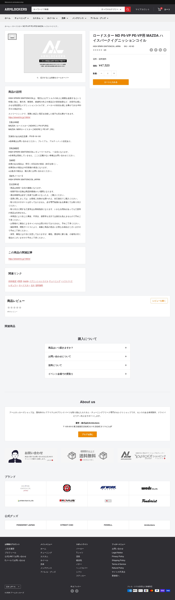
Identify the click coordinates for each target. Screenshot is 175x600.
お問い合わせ (117, 548)
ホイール (51, 18)
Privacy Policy (118, 556)
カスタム (36, 18)
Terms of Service (119, 564)
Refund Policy (118, 567)
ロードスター (24, 285)
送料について (55, 365)
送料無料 (39, 285)
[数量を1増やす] (114, 73)
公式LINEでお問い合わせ (15, 556)
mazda (26, 281)
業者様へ (116, 575)
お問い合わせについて (59, 356)
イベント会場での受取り (60, 373)
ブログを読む (87, 434)
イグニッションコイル (38, 281)
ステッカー (81, 575)
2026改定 (12, 281)
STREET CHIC (66, 525)
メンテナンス (78, 18)
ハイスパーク (67, 281)
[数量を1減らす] (101, 73)
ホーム (7, 18)
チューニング (20, 18)
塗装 (78, 556)
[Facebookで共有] (151, 50)
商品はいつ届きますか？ (60, 347)
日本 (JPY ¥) (10, 586)
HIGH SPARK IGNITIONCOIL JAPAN (106, 46)
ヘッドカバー (82, 567)
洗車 (63, 18)
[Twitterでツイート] (160, 50)
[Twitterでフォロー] (72, 591)
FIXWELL (108, 525)
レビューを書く (159, 300)
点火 (33, 285)
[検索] (128, 9)
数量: (95, 73)
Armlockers (149, 525)
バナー (79, 564)
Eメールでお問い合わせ (15, 560)
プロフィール (10, 552)
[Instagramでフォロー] (76, 591)
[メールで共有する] (165, 50)
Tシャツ (79, 552)
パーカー (80, 548)
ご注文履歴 (9, 548)
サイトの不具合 (118, 571)
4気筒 (19, 281)
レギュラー (13, 285)
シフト (79, 571)
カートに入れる (111, 82)
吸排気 (79, 560)
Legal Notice (117, 552)
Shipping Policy (118, 560)
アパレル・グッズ (98, 18)
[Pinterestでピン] (156, 50)
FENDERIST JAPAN (26, 525)
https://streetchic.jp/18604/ (19, 117)
